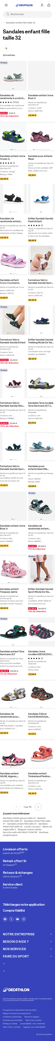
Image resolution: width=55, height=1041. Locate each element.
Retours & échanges (18, 874)
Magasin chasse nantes (30, 829)
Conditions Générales (12, 1017)
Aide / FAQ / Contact (11, 1027)
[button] (11, 149)
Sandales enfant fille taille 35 (21, 824)
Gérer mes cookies (33, 1020)
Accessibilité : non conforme (32, 1024)
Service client (13, 886)
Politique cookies (10, 1024)
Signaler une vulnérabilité (34, 1027)
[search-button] (9, 14)
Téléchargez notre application (24, 904)
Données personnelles (13, 1020)
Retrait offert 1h (14, 862)
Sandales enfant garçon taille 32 (19, 818)
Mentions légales (32, 1017)
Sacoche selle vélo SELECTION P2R (20, 832)
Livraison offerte (15, 850)
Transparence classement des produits (20, 1010)
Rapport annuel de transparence (17, 1013)
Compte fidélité (14, 910)
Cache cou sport (32, 826)
